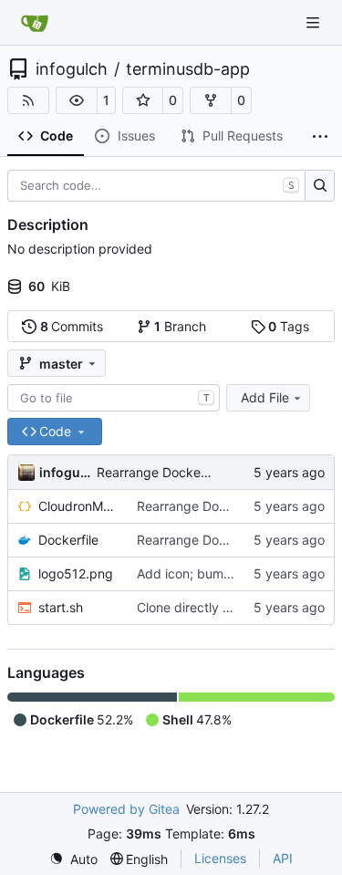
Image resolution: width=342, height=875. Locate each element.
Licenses (220, 858)
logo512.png (75, 573)
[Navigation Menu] (314, 22)
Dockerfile (68, 539)
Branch (180, 326)
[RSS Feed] (28, 100)
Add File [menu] (265, 397)
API (283, 858)
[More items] (320, 137)
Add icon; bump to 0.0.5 (210, 573)
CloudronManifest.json (78, 506)
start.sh (60, 607)
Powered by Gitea (126, 809)
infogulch (72, 69)
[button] (77, 100)
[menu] (73, 859)
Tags (288, 326)
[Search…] (320, 186)
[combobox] (113, 397)
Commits (72, 326)
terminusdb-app (188, 69)
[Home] (34, 22)
